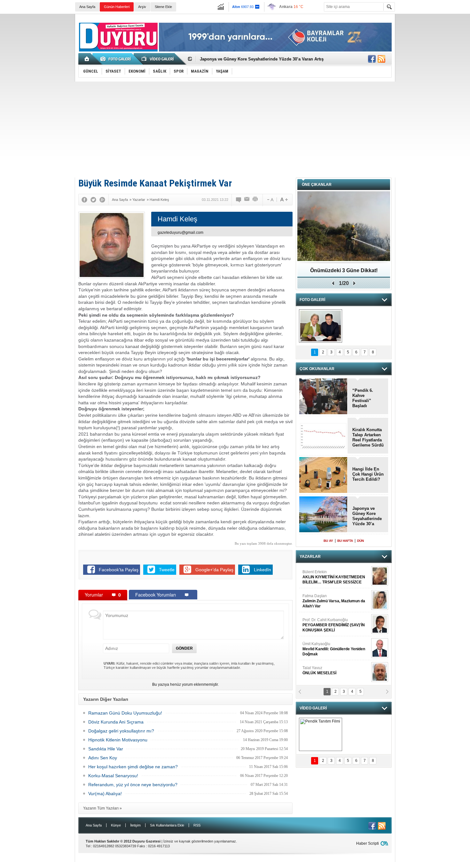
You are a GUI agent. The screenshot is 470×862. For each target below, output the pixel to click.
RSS (196, 825)
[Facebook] (84, 199)
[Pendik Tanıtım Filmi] (320, 734)
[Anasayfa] (87, 59)
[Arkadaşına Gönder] (247, 199)
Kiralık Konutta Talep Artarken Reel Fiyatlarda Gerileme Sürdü (368, 437)
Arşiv (142, 7)
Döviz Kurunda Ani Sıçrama (116, 721)
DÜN (360, 540)
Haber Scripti (367, 843)
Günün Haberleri (116, 7)
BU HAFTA (345, 540)
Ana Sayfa (87, 7)
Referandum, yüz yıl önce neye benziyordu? (132, 784)
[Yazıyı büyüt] (284, 199)
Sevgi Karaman (316, 676)
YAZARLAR (310, 556)
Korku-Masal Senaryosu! (113, 775)
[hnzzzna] (320, 326)
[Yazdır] (255, 199)
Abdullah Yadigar (317, 580)
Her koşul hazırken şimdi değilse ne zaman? (133, 766)
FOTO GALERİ (312, 299)
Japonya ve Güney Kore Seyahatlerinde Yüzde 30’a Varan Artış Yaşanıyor (367, 516)
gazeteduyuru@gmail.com (180, 232)
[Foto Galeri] (116, 59)
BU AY (328, 540)
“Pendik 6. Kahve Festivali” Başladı (362, 398)
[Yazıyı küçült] (270, 199)
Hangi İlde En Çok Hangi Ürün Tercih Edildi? (368, 474)
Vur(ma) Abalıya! (105, 793)
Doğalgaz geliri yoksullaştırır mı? (121, 730)
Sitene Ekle (163, 7)
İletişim (135, 825)
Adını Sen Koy (102, 757)
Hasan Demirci (333, 630)
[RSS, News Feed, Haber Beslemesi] (381, 59)
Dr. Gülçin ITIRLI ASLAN (323, 604)
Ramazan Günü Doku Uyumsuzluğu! (125, 713)
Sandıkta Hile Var (105, 748)
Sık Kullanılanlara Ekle (167, 825)
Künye (116, 825)
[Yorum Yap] (239, 199)
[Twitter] (93, 199)
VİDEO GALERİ (313, 708)
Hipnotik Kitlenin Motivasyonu (117, 739)
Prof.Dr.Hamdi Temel (331, 654)
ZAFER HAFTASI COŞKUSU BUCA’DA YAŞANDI (343, 273)
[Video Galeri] (158, 59)
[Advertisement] (235, 129)
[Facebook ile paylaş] (372, 59)
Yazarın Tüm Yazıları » (102, 808)
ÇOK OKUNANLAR (317, 369)
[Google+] (102, 199)
